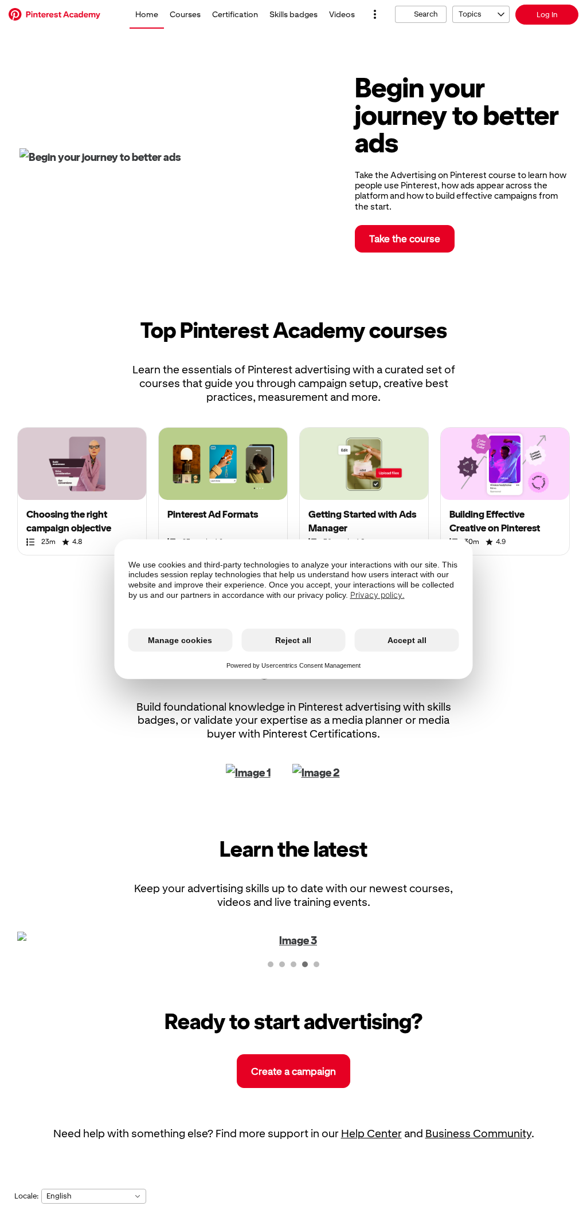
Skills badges (293, 14)
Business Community (478, 1133)
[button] (375, 14)
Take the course (404, 239)
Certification (235, 14)
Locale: (26, 1196)
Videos (342, 14)
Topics (470, 14)
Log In (547, 14)
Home (146, 14)
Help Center (371, 1133)
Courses (185, 14)
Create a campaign (293, 1071)
